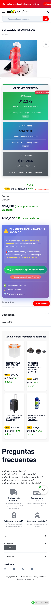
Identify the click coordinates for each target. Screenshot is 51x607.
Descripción (8, 314)
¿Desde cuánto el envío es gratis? (20, 474)
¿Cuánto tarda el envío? (15, 471)
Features (5, 196)
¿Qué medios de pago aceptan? (19, 480)
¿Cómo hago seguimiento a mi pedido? (22, 483)
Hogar (6, 34)
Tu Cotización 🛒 (41, 303)
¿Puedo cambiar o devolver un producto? (23, 477)
